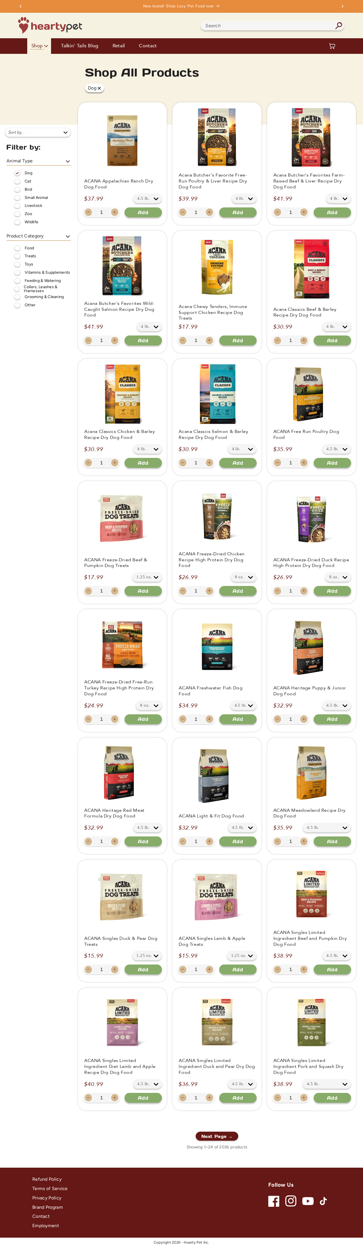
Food (29, 248)
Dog (28, 173)
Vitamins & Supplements (47, 272)
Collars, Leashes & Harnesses (40, 289)
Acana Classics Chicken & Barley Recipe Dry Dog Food (119, 435)
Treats (30, 256)
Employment (45, 1225)
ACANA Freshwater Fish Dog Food (210, 691)
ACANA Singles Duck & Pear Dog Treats (120, 942)
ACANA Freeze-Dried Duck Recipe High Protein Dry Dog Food (311, 563)
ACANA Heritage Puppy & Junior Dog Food (309, 691)
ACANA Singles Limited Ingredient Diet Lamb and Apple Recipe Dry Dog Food (120, 1066)
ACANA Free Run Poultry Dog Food (306, 435)
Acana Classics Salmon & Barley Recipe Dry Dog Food (213, 435)
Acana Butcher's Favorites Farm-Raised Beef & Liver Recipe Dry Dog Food (309, 181)
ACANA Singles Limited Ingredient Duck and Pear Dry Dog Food (217, 1066)
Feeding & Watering (43, 280)
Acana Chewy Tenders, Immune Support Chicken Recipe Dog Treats (213, 312)
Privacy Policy (46, 1198)
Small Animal (36, 197)
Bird (28, 189)
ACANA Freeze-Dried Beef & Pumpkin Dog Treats (115, 563)
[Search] (338, 25)
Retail (119, 46)
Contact (148, 46)
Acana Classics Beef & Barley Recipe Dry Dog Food (305, 312)
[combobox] (272, 25)
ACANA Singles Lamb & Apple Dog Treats (212, 942)
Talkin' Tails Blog (79, 46)
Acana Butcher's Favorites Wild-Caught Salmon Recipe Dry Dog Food (119, 309)
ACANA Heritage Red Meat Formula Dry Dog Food (114, 813)
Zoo (28, 213)
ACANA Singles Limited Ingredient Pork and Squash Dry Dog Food (308, 1066)
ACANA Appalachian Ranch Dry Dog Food (118, 184)
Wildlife (31, 222)
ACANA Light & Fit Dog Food (211, 816)
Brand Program (47, 1207)
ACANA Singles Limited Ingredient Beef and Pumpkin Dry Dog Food (310, 938)
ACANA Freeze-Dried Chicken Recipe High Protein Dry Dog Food (212, 560)
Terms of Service (50, 1188)
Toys (29, 264)
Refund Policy (47, 1179)
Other (30, 305)
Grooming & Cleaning (44, 296)
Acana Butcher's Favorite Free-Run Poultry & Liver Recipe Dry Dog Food (213, 181)
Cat (28, 181)
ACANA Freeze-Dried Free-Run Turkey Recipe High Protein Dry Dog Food (119, 688)
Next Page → (217, 1136)
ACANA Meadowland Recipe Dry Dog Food (309, 813)
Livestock (34, 205)
